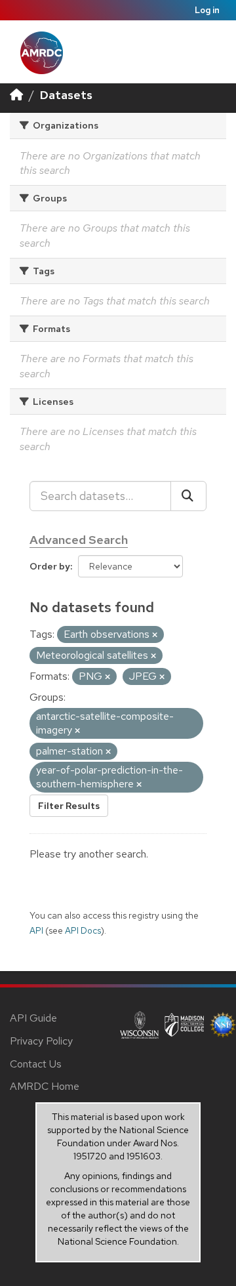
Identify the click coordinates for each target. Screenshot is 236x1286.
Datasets (66, 94)
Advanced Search (79, 539)
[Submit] (188, 496)
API (36, 930)
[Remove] (154, 635)
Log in (207, 10)
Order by (50, 566)
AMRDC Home (44, 1086)
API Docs (83, 930)
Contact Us (36, 1064)
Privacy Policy (41, 1041)
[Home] (16, 94)
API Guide (33, 1018)
